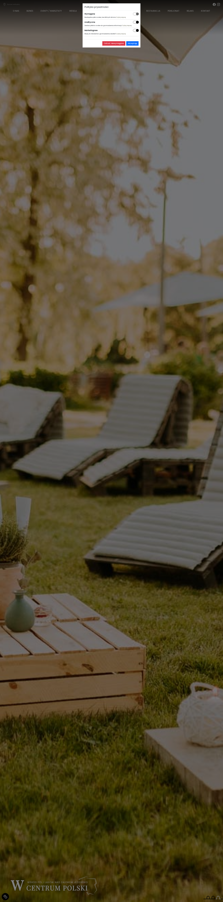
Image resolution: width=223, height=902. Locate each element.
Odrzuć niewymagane (114, 43)
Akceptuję (132, 43)
